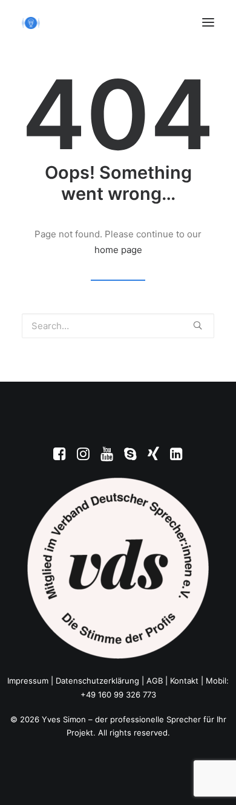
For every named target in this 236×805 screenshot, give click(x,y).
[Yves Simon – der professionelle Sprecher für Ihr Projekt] (31, 23)
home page (118, 249)
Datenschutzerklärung (97, 680)
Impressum (27, 680)
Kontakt (184, 680)
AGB (154, 680)
